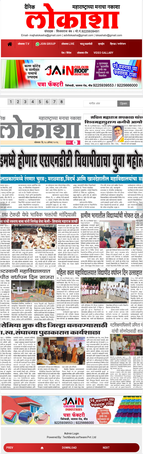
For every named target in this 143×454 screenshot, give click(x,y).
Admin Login (71, 433)
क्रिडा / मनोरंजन (118, 43)
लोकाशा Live (67, 43)
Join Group (48, 43)
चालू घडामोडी (86, 43)
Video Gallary (103, 52)
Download (69, 447)
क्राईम (101, 43)
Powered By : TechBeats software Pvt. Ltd (71, 437)
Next (106, 447)
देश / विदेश (66, 52)
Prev (9, 447)
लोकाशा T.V (23, 43)
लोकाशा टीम (82, 52)
